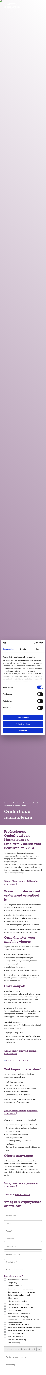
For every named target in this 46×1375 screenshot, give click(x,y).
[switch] (40, 694)
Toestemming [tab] (8, 649)
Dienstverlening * (13, 1276)
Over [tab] (38, 649)
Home (6, 803)
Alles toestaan (23, 717)
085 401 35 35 (22, 1194)
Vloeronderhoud (30, 803)
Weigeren (23, 730)
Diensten (16, 803)
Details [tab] (23, 649)
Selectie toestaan (23, 724)
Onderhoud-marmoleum (15, 806)
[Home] (12, 8)
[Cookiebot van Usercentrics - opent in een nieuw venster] (33, 643)
